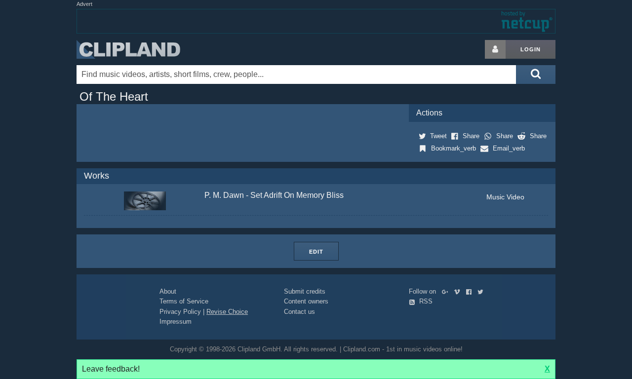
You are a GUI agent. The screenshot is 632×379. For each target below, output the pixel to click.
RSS (425, 301)
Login (530, 49)
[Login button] (495, 49)
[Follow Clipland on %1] (447, 291)
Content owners (306, 301)
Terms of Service (183, 301)
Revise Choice (227, 311)
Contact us (299, 311)
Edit (316, 252)
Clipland (128, 49)
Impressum (175, 321)
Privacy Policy (180, 311)
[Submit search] (535, 74)
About (167, 291)
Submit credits (304, 291)
